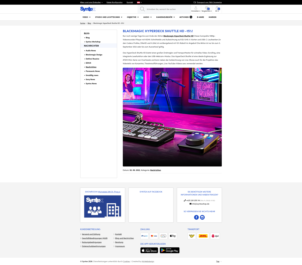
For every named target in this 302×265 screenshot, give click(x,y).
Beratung (119, 242)
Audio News (91, 50)
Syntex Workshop (93, 41)
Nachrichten (91, 45)
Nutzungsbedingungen (92, 242)
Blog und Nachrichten (124, 238)
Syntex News (91, 83)
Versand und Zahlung (91, 234)
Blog (89, 23)
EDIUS (88, 62)
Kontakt (130, 2)
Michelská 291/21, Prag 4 (109, 191)
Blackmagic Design (94, 54)
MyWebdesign (148, 261)
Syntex (82, 23)
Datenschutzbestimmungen (94, 246)
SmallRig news (92, 75)
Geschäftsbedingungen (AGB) (95, 238)
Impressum (120, 246)
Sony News (90, 79)
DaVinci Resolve (92, 58)
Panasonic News (93, 71)
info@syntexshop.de (200, 203)
